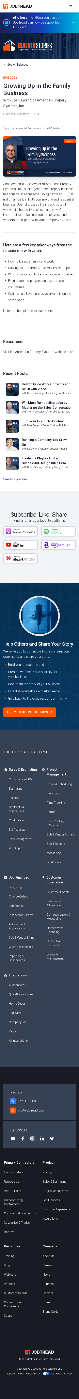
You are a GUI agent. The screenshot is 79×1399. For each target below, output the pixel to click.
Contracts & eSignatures (16, 809)
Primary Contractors (19, 1162)
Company (50, 1246)
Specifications (56, 843)
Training (9, 1256)
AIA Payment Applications (17, 926)
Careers (48, 1265)
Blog (7, 1265)
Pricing (47, 1172)
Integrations (18, 975)
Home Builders (13, 1172)
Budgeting (15, 887)
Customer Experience (54, 880)
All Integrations (18, 1040)
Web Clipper (16, 848)
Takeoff (14, 797)
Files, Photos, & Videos (55, 823)
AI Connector (17, 985)
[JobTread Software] (18, 6)
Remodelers (11, 1181)
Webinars (10, 1274)
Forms (51, 812)
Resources (12, 1246)
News (46, 1274)
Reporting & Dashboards (17, 958)
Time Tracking (56, 802)
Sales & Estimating (23, 769)
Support (9, 1315)
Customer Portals (58, 892)
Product (48, 1162)
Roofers (9, 1232)
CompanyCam (18, 1022)
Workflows (54, 862)
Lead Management (20, 839)
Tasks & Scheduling (59, 784)
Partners (9, 1283)
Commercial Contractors (27, 128)
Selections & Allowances (55, 903)
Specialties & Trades (17, 1222)
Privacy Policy (33, 1373)
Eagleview (15, 1012)
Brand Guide (50, 1311)
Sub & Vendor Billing (21, 937)
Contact (48, 1293)
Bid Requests (17, 829)
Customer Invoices (21, 946)
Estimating (15, 788)
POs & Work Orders (21, 915)
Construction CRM (20, 779)
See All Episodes (17, 64)
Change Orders (18, 896)
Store (46, 1302)
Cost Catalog (17, 820)
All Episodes (54, 128)
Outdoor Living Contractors (13, 1202)
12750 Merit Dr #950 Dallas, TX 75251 (39, 1359)
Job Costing (16, 905)
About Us (48, 1256)
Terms (20, 1373)
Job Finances (19, 877)
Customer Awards (15, 1293)
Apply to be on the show (27, 712)
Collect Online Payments (55, 943)
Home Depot (17, 1003)
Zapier (13, 1031)
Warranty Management (55, 956)
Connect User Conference (12, 1304)
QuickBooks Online (21, 994)
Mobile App (54, 853)
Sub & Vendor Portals (60, 834)
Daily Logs (53, 793)
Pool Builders (12, 1190)
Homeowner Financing (55, 930)
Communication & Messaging (58, 916)
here (70, 352)
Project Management (56, 772)
